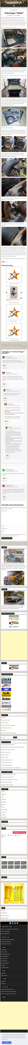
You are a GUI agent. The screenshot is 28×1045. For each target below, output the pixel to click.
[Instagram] (15, 923)
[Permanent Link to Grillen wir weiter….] (14, 312)
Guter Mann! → (24, 346)
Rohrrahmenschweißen (14, 340)
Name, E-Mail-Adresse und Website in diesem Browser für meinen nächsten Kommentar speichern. (13, 535)
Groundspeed (4, 960)
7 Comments (18, 15)
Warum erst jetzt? (5, 754)
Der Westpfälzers (5, 956)
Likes (3, 836)
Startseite (3, 717)
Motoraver (3, 973)
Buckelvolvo (3, 794)
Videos (4, 835)
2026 (14, 859)
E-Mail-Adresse (4, 528)
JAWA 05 (3, 807)
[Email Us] (17, 923)
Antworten (4, 368)
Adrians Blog (3, 949)
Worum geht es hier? (5, 720)
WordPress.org (4, 918)
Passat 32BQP (4, 809)
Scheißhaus (3, 817)
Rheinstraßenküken (5, 933)
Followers (18, 835)
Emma (2, 796)
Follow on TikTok (20, 832)
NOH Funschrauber (5, 963)
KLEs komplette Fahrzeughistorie (8, 725)
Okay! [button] (6, 1042)
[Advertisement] (14, 645)
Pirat (16, 10)
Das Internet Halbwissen (14, 302)
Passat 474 (3, 812)
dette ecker (8, 357)
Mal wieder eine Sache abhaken (8, 749)
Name (3, 525)
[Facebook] (13, 923)
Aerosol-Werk (4, 951)
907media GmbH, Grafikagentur (7, 939)
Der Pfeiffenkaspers (5, 954)
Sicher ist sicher (4, 757)
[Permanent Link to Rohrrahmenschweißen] (14, 331)
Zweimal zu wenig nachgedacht (7, 744)
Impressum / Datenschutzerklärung (8, 733)
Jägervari (3, 804)
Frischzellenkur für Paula (6, 762)
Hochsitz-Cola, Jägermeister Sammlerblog (9, 929)
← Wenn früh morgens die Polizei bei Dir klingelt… (11, 345)
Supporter (3, 730)
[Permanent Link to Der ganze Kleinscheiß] (14, 274)
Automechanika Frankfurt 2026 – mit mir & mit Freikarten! (13, 747)
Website (3, 530)
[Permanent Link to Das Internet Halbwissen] (14, 293)
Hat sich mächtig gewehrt (6, 765)
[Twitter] (10, 923)
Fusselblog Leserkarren (6, 727)
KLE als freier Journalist (6, 943)
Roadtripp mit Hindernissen (7, 760)
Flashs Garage (4, 958)
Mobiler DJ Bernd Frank (6, 941)
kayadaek (3, 981)
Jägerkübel (3, 801)
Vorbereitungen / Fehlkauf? (14, 13)
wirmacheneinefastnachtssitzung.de (8, 991)
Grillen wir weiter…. (14, 321)
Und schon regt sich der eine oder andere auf (10, 767)
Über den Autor (4, 722)
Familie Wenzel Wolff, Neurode (7, 989)
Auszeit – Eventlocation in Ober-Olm (8, 993)
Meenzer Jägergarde (5, 931)
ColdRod (13, 10)
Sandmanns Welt (4, 967)
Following (10, 835)
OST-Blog (3, 965)
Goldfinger (3, 799)
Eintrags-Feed (4, 913)
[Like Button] (3, 262)
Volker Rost (3, 983)
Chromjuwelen (4, 975)
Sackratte (3, 814)
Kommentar (4, 510)
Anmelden (3, 910)
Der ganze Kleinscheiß (14, 283)
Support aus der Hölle (6, 752)
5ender (2, 791)
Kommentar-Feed (5, 915)
